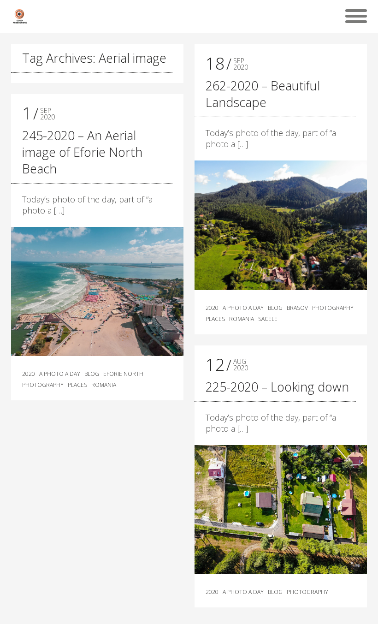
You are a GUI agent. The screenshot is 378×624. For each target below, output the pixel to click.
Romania (103, 385)
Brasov (297, 308)
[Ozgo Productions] (19, 16)
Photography (43, 385)
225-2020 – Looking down (277, 386)
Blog (91, 374)
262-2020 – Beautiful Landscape (263, 94)
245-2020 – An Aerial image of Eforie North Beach (82, 152)
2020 (28, 374)
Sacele (268, 319)
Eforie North (123, 374)
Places (77, 385)
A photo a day (59, 374)
